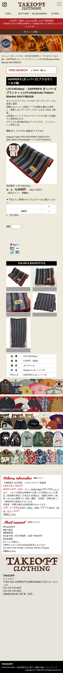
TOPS (8, 13)
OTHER (55, 13)
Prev (4, 43)
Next (59, 43)
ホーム (4, 56)
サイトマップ (51, 667)
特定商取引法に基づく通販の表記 (30, 667)
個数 (8, 226)
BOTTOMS (23, 13)
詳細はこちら (9, 514)
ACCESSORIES (39, 13)
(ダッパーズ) (16, 56)
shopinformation (8, 667)
